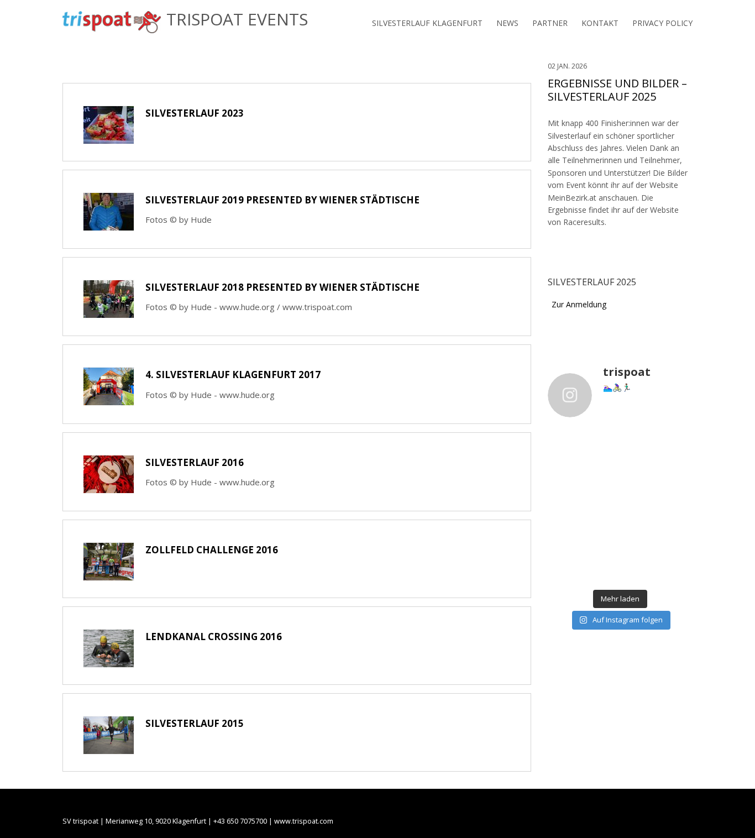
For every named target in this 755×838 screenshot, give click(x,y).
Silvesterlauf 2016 (194, 462)
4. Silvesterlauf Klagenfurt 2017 (233, 374)
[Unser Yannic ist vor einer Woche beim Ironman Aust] (601, 516)
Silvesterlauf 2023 (194, 113)
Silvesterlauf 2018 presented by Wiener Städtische (282, 287)
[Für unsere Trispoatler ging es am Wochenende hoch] (676, 489)
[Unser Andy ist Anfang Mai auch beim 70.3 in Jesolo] (564, 569)
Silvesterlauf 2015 (194, 723)
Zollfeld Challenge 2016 (211, 549)
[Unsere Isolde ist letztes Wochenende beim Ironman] (676, 516)
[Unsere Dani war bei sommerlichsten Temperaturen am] (564, 516)
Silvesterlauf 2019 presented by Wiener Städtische (282, 199)
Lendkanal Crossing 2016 (213, 636)
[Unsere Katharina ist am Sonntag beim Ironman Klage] (639, 516)
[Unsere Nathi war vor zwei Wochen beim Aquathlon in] (564, 462)
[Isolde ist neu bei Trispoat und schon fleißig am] (564, 542)
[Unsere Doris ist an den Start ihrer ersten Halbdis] (639, 569)
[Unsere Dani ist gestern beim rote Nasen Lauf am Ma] (676, 462)
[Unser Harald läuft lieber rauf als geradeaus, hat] (639, 462)
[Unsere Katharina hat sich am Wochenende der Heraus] (639, 489)
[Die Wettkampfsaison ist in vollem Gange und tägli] (639, 542)
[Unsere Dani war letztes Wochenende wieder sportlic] (676, 569)
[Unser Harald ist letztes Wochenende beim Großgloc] (564, 489)
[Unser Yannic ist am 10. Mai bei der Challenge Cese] (676, 542)
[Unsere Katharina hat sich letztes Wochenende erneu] (601, 462)
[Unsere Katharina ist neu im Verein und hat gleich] (601, 569)
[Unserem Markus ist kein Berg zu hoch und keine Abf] (601, 489)
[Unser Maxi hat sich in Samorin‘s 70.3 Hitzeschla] (601, 542)
